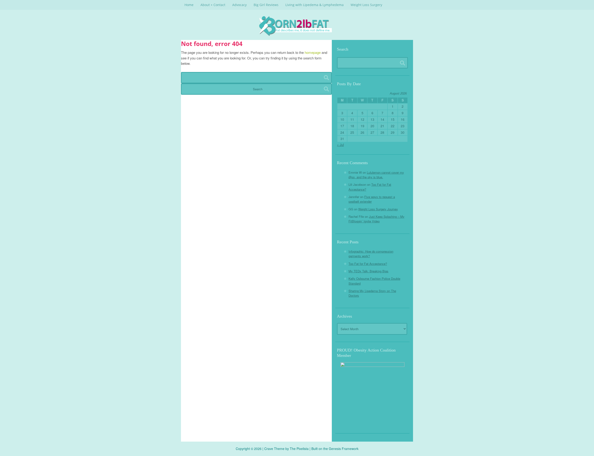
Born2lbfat (297, 26)
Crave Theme (274, 448)
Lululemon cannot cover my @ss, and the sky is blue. (376, 174)
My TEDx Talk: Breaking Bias (368, 271)
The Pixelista (299, 448)
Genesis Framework (343, 448)
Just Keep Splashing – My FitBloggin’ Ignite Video (376, 218)
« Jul (340, 144)
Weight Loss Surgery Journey (378, 209)
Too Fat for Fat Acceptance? (368, 263)
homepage (313, 52)
